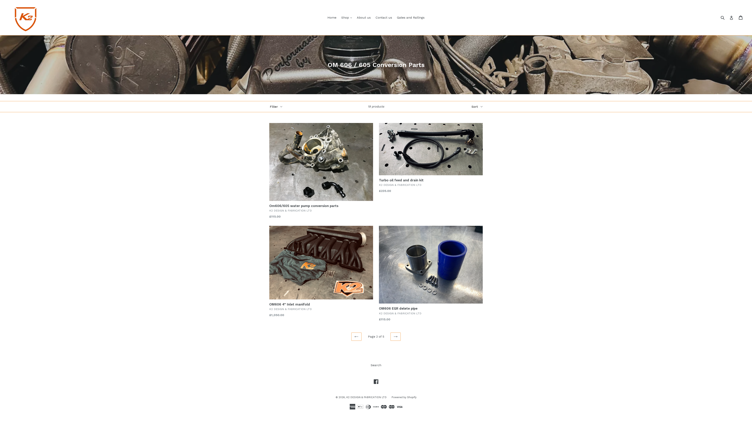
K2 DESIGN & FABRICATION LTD (366, 397)
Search (376, 365)
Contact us (384, 17)
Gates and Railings (411, 17)
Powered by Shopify (404, 397)
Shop (347, 17)
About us (364, 17)
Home (331, 17)
